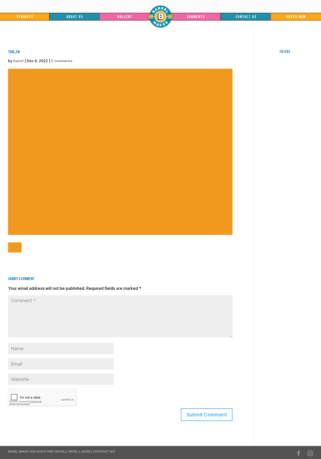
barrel (18, 61)
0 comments (61, 61)
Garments (196, 17)
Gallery (124, 17)
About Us (74, 17)
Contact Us (246, 17)
